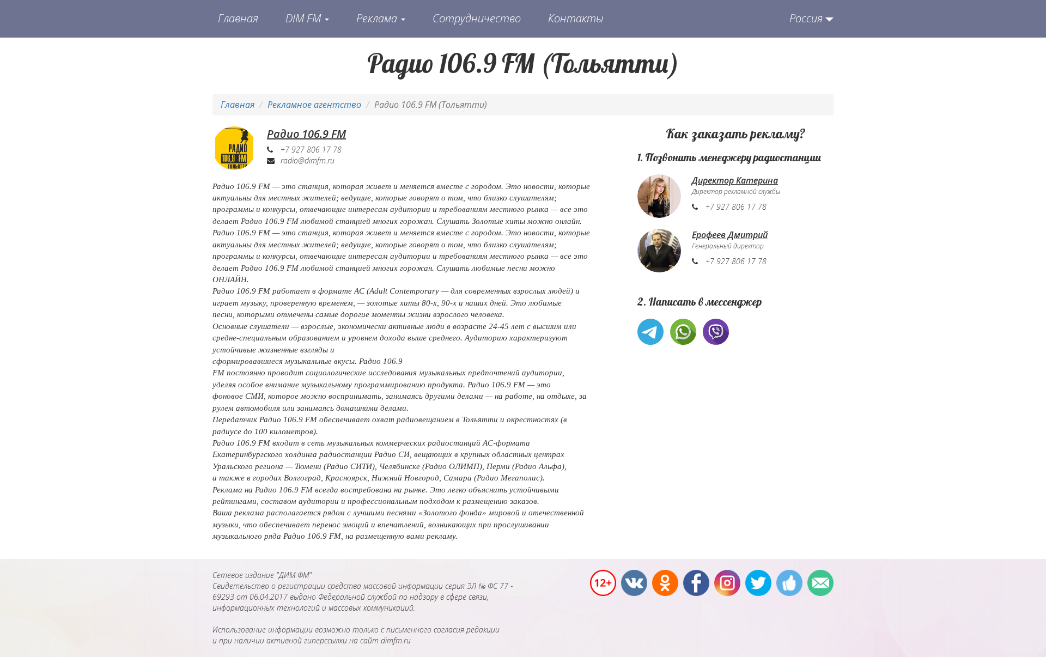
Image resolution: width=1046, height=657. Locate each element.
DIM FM (304, 18)
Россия (806, 18)
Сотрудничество (477, 18)
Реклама (378, 18)
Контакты (576, 18)
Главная (238, 18)
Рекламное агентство (314, 105)
